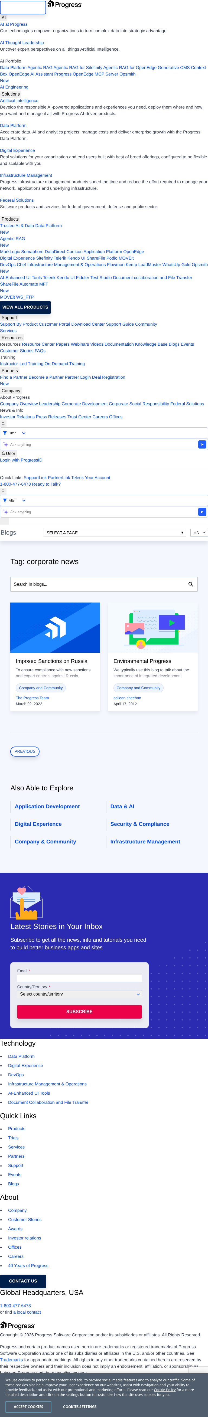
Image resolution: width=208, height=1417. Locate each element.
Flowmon (116, 265)
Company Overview (19, 404)
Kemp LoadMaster (143, 265)
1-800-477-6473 (15, 484)
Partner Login (78, 377)
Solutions (11, 94)
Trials (13, 1138)
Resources (12, 337)
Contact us (23, 1281)
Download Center (88, 324)
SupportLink (35, 478)
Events (187, 344)
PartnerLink (59, 478)
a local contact (27, 1312)
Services (8, 331)
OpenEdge (133, 252)
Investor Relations (17, 417)
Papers (63, 344)
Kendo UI (76, 258)
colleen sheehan (127, 698)
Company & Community (45, 842)
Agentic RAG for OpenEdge (130, 68)
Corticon (74, 252)
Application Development (47, 807)
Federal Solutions (17, 200)
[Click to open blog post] (55, 628)
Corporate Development (85, 404)
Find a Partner (13, 377)
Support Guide (120, 324)
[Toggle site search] (3, 491)
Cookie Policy (165, 1389)
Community (146, 324)
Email (22, 971)
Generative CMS (174, 68)
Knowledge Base (151, 344)
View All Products (25, 307)
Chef (21, 265)
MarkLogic (10, 252)
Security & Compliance (140, 824)
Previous (24, 751)
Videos (96, 344)
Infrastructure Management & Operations (66, 265)
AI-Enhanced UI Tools (21, 278)
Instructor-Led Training (21, 364)
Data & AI (122, 807)
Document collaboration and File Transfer (152, 278)
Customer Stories (17, 351)
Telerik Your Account (90, 478)
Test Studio (101, 278)
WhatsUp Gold (176, 265)
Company (11, 390)
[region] (104, 1395)
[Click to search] (191, 584)
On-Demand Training (65, 364)
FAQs (40, 351)
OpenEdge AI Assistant (31, 74)
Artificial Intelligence (19, 101)
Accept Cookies (28, 1406)
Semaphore (32, 252)
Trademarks (11, 1360)
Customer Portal (54, 324)
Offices (116, 417)
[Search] (3, 423)
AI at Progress (13, 24)
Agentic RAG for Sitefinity (77, 68)
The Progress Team (32, 698)
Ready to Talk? (46, 484)
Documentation (119, 344)
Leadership (49, 404)
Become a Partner (46, 377)
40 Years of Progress (28, 1266)
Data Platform (13, 68)
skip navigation (23, 7)
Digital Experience (17, 150)
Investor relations (24, 1238)
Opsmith (67, 77)
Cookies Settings (79, 1406)
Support (9, 317)
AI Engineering (14, 87)
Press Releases (51, 417)
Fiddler (82, 278)
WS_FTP (25, 297)
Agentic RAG (39, 68)
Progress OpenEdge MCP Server (86, 74)
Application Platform (103, 252)
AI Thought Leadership (22, 43)
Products (10, 219)
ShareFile (96, 258)
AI (4, 17)
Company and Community (41, 688)
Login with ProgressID (21, 460)
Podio (112, 258)
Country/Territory (32, 987)
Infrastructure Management (26, 175)
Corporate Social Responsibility (139, 404)
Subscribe (79, 1011)
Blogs (174, 344)
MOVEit (126, 258)
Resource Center (38, 344)
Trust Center (79, 417)
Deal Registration (62, 380)
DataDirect (55, 252)
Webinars (80, 344)
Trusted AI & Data (17, 226)
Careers (100, 417)
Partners (10, 370)
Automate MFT (24, 287)
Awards (15, 1229)
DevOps (8, 265)
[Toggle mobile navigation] (4, 521)
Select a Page (62, 533)
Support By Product (19, 324)
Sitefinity (44, 258)
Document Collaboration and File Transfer (48, 1102)
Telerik (60, 258)
